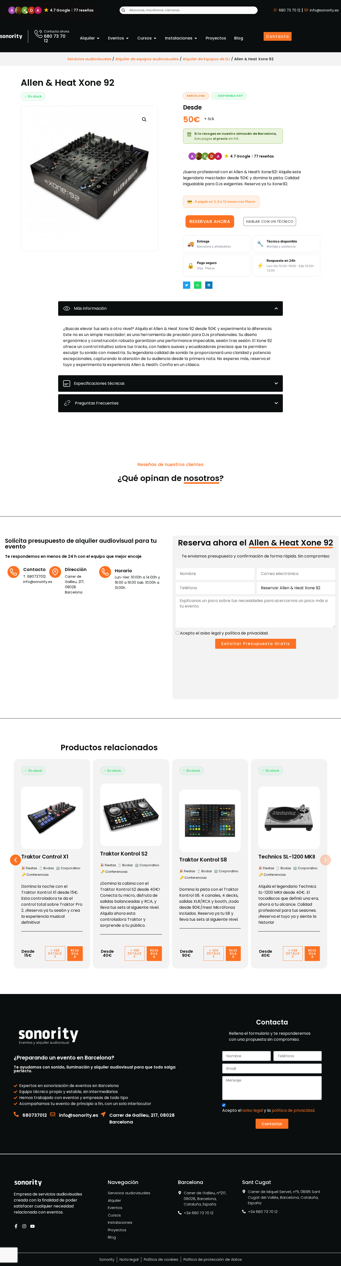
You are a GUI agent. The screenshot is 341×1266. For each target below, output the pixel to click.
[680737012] (16, 1114)
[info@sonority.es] (52, 1114)
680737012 (34, 1115)
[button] (51, 10)
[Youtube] (32, 1226)
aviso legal (252, 1110)
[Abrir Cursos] (155, 38)
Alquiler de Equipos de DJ (206, 59)
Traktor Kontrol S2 (124, 853)
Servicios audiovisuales (89, 59)
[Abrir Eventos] (127, 38)
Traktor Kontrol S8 (203, 859)
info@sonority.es (78, 1115)
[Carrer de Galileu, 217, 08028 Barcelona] (103, 1114)
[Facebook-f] (16, 1226)
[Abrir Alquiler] (98, 38)
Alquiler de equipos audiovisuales (147, 59)
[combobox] (189, 10)
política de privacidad (293, 1110)
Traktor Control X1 (44, 856)
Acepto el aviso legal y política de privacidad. (224, 633)
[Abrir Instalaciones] (196, 38)
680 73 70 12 (54, 38)
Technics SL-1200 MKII (286, 856)
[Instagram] (24, 1226)
